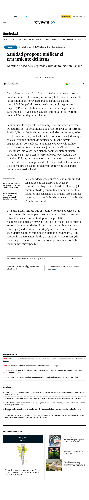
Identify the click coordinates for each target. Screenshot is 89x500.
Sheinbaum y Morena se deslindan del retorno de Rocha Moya (33, 366)
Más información (12, 269)
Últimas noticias (10, 355)
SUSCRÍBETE (66, 17)
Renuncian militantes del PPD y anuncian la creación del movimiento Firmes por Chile (43, 377)
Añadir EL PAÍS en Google (76, 84)
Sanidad (46, 40)
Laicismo (62, 40)
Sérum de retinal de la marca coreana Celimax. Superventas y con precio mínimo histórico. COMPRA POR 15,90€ (23, 472)
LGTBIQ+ (80, 40)
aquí (54, 269)
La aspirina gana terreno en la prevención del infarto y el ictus (10, 196)
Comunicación (71, 40)
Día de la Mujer (8, 40)
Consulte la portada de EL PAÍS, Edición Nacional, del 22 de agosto (42, 47)
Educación (19, 40)
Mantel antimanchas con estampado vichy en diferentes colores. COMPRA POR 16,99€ (74, 464)
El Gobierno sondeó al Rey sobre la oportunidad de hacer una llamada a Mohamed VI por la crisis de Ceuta (43, 398)
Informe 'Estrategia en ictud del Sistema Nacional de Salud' (11, 185)
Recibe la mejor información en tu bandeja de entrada (28, 259)
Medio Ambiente (29, 40)
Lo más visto (8, 387)
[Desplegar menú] (5, 22)
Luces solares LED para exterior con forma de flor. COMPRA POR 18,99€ (75, 452)
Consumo (54, 40)
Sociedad (10, 34)
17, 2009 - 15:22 (47, 78)
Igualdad (39, 40)
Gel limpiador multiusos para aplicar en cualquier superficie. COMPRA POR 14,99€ (74, 439)
